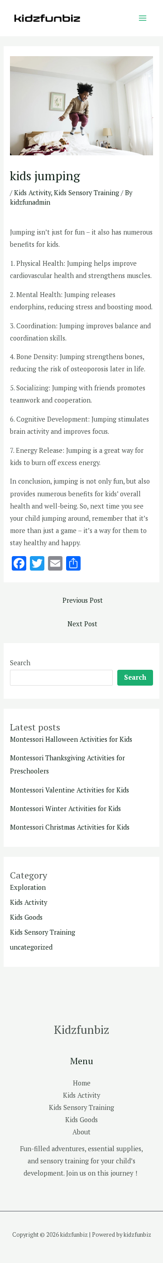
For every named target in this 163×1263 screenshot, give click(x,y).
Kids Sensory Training (86, 192)
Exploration (28, 887)
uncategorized (31, 947)
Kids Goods (26, 917)
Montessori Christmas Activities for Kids (69, 827)
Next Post (82, 623)
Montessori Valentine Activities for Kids (69, 790)
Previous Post (82, 600)
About (81, 1132)
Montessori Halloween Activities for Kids (71, 739)
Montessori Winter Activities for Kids (65, 808)
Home (82, 1083)
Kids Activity (32, 192)
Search (20, 662)
